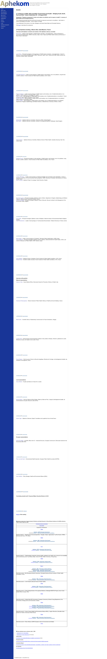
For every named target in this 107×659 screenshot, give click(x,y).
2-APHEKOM (18, 297)
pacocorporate (25, 50)
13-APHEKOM (18, 50)
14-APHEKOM (18, 71)
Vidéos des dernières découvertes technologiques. (46, 541)
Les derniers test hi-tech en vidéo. (46, 550)
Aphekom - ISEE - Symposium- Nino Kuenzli (41, 540)
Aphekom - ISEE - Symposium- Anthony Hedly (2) (41, 568)
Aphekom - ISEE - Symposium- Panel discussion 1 (41, 578)
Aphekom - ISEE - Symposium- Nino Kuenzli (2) (42, 549)
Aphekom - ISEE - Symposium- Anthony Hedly (42, 561)
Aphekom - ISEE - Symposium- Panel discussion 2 (41, 586)
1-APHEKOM (18, 316)
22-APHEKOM (18, 274)
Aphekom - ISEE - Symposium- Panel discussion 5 (41, 617)
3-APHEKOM (18, 335)
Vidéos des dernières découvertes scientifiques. (45, 532)
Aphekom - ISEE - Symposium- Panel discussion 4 (41, 605)
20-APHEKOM (18, 117)
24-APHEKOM (18, 90)
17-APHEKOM (18, 136)
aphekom (35, 532)
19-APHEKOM (18, 195)
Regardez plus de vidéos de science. (45, 562)
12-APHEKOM (18, 491)
